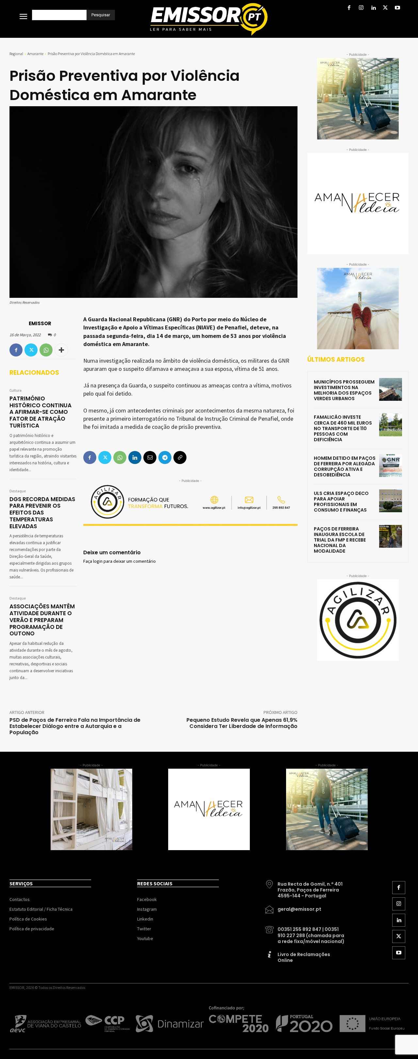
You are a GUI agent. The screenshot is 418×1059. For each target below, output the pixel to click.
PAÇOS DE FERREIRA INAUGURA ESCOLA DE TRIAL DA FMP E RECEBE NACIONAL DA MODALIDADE (340, 540)
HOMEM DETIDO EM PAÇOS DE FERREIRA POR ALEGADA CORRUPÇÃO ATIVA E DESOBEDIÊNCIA (345, 466)
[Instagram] (361, 8)
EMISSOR (40, 323)
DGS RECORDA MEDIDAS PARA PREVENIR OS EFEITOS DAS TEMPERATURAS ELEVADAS (42, 512)
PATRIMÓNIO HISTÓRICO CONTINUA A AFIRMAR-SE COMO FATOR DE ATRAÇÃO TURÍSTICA (40, 412)
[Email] (149, 457)
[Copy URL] (179, 457)
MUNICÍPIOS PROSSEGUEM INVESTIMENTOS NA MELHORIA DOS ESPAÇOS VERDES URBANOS (344, 390)
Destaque (17, 491)
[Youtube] (397, 8)
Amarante (35, 53)
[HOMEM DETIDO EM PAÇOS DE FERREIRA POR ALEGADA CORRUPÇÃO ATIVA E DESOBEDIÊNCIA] (390, 465)
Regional (16, 53)
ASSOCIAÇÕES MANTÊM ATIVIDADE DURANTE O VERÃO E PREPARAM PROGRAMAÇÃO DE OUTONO (42, 619)
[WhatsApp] (46, 349)
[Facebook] (349, 8)
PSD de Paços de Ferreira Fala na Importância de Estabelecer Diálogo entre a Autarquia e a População (74, 726)
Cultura (15, 391)
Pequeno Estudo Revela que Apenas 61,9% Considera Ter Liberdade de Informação (241, 723)
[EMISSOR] (18, 323)
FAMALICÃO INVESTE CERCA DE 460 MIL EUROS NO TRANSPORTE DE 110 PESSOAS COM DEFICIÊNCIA (343, 428)
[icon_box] (305, 887)
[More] (61, 349)
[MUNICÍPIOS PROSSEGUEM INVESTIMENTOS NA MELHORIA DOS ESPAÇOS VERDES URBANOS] (390, 389)
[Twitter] (385, 8)
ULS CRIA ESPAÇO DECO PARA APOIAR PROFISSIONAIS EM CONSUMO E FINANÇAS (341, 501)
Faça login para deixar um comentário (119, 561)
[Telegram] (164, 457)
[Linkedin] (373, 8)
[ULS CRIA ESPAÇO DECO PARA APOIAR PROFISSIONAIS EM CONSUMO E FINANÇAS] (390, 500)
